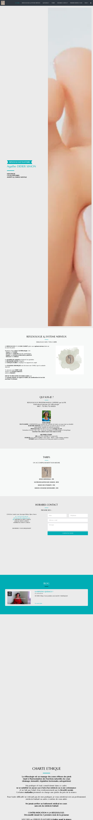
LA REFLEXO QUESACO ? (44, 592)
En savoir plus (38, 603)
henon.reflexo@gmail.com (22, 518)
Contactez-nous (67, 533)
